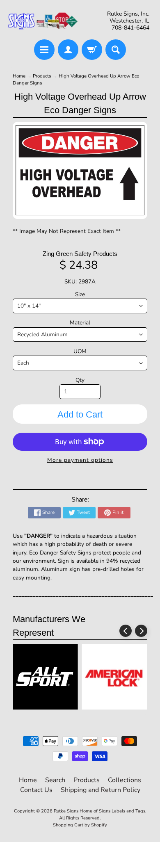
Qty (80, 380)
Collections (124, 780)
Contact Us (36, 789)
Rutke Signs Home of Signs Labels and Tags (99, 811)
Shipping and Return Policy (100, 789)
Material (80, 322)
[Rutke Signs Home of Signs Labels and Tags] (43, 21)
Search (55, 780)
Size (80, 294)
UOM (80, 351)
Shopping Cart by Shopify (80, 825)
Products (42, 76)
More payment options (80, 460)
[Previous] (125, 631)
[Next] (141, 631)
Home (19, 76)
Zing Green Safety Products (80, 253)
